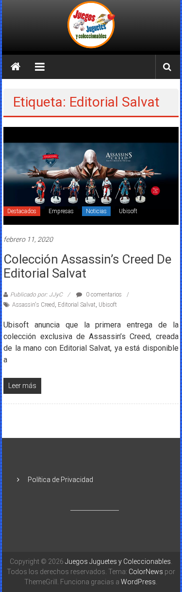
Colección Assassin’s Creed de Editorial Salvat (87, 266)
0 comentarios (103, 294)
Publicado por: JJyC (36, 294)
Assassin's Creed (33, 304)
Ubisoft (128, 211)
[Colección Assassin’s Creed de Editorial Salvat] (90, 175)
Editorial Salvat (77, 304)
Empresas (61, 211)
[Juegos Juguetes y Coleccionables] (91, 25)
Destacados (21, 211)
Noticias (96, 211)
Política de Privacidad (60, 479)
